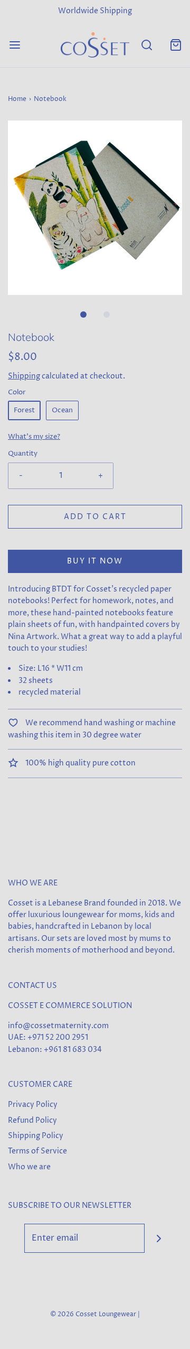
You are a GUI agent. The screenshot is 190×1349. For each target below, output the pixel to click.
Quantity (22, 453)
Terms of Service (37, 1151)
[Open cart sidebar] (175, 44)
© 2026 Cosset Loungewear (93, 1314)
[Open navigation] (14, 44)
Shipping (24, 376)
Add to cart (95, 517)
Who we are (29, 1167)
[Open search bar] (146, 44)
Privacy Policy (33, 1104)
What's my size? (34, 436)
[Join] (159, 1238)
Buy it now (95, 561)
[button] (95, 208)
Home (17, 99)
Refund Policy (32, 1120)
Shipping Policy (35, 1136)
